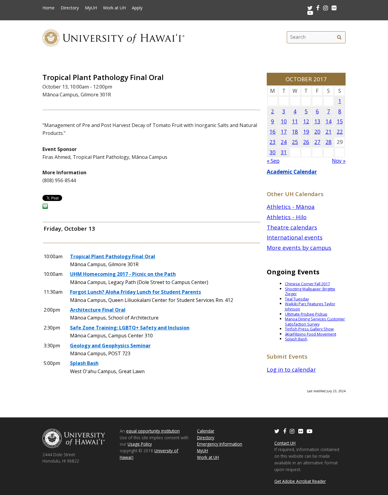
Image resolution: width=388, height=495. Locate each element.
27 (317, 142)
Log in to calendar (291, 369)
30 (272, 152)
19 (306, 131)
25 (295, 142)
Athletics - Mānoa (291, 206)
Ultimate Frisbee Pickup (306, 314)
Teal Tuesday (297, 299)
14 (329, 121)
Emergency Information (219, 444)
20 (317, 131)
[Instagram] (292, 431)
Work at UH (114, 7)
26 (306, 142)
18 (295, 131)
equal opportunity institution (153, 431)
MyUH (91, 7)
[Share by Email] (45, 207)
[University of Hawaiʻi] (113, 37)
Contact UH (285, 443)
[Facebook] (284, 431)
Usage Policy (140, 444)
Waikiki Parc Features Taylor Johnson (310, 306)
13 (317, 121)
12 (306, 121)
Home (48, 7)
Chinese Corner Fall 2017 (307, 283)
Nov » (339, 160)
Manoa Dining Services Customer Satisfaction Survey (315, 321)
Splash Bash (296, 339)
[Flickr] (300, 431)
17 (284, 131)
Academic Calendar (292, 171)
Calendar (205, 431)
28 (329, 142)
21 (329, 131)
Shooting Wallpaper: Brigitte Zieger (310, 291)
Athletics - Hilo (286, 217)
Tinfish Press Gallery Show (309, 329)
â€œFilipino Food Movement (310, 334)
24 (284, 142)
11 (295, 121)
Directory (70, 7)
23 (272, 142)
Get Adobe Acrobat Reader (300, 481)
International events (295, 237)
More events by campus (299, 247)
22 (340, 131)
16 (272, 131)
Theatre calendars (292, 227)
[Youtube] (310, 12)
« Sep (273, 160)
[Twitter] (276, 431)
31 (284, 152)
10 (284, 121)
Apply (137, 7)
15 (340, 121)
